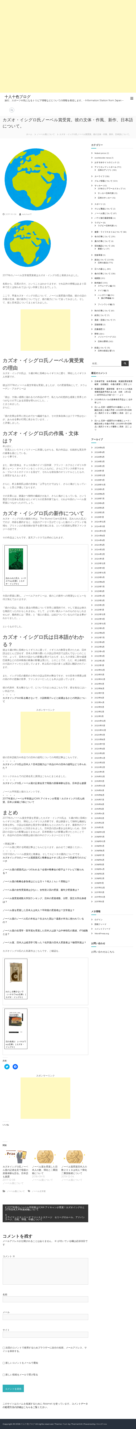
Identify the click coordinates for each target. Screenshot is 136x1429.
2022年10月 (100, 623)
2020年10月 (100, 730)
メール (6, 1312)
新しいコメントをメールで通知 (21, 1362)
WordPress (101, 1424)
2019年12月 (100, 776)
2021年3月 (99, 707)
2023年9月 (100, 577)
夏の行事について (102, 241)
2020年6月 (100, 748)
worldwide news (103, 157)
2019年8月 (99, 795)
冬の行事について (102, 236)
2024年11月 (100, 526)
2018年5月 (99, 864)
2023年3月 (100, 600)
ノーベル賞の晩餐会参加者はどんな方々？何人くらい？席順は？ (36, 881)
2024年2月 (100, 554)
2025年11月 (100, 480)
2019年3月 (99, 818)
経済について (100, 315)
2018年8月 (99, 850)
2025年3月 (99, 512)
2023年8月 (100, 582)
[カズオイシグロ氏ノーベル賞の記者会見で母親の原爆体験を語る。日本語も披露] (16, 1157)
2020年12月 (100, 721)
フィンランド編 (105, 304)
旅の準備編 (106, 298)
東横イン (102, 248)
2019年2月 (99, 823)
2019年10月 (100, 785)
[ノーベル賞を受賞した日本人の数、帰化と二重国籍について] (45, 1157)
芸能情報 (98, 324)
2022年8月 (100, 633)
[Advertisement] (68, 23)
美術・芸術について (103, 320)
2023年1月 (99, 609)
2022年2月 (100, 660)
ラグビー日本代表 (106, 225)
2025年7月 (99, 498)
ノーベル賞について (46, 134)
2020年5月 (100, 753)
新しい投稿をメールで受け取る (21, 1374)
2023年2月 (100, 605)
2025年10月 (100, 484)
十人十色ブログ (18, 96)
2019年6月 (99, 804)
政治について (100, 259)
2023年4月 (100, 596)
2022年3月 (100, 656)
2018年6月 (99, 860)
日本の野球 (103, 341)
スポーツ (98, 204)
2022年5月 (99, 647)
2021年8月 (99, 688)
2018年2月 (99, 878)
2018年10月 (100, 841)
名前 (5, 1294)
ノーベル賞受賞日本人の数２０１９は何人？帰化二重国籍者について (74, 1170)
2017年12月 (100, 887)
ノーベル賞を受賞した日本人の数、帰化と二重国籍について (45, 1170)
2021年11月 (99, 674)
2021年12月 (100, 670)
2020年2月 (100, 767)
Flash (65, 1424)
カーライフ (99, 176)
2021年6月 (99, 697)
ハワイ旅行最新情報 (103, 218)
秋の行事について (102, 310)
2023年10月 (100, 572)
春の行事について (102, 273)
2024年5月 (100, 545)
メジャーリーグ (105, 336)
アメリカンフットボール (105, 167)
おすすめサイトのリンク (105, 162)
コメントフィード (102, 929)
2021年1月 (99, 716)
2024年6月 (100, 540)
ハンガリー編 (104, 295)
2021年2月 (99, 711)
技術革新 (98, 255)
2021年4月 (99, 702)
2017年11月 (99, 892)
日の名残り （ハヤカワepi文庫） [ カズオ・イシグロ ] (16, 1044)
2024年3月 (100, 549)
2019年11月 (99, 781)
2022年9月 (100, 628)
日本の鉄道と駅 (105, 350)
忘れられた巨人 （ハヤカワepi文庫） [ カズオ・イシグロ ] (16, 581)
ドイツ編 (102, 290)
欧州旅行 (98, 283)
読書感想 (98, 329)
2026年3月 (100, 461)
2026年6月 (100, 452)
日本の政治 (103, 262)
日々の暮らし (100, 269)
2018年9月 (99, 846)
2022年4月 (100, 651)
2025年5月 (99, 508)
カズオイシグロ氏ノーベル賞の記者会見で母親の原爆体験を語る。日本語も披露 (44, 783)
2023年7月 (100, 586)
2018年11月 (99, 836)
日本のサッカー (105, 198)
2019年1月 (99, 827)
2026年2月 (100, 466)
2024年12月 (100, 521)
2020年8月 (100, 739)
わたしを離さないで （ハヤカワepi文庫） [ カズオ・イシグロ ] (16, 994)
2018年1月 (99, 883)
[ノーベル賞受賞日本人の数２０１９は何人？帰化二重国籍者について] (74, 1157)
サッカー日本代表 (106, 193)
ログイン (98, 919)
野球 (97, 334)
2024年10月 (100, 531)
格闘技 (98, 278)
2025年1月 (99, 517)
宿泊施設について (102, 246)
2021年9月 (99, 684)
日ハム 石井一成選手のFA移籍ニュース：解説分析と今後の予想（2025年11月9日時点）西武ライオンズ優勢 (113, 410)
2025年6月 (99, 503)
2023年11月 (100, 568)
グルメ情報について (103, 181)
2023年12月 (100, 563)
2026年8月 (100, 447)
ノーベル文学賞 (39, 1191)
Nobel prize (100, 153)
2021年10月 (100, 679)
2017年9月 (99, 901)
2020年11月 (100, 725)
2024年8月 (100, 535)
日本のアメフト (105, 170)
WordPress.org (102, 933)
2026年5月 (99, 457)
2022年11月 (100, 619)
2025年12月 (100, 475)
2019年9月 (99, 790)
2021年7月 (99, 693)
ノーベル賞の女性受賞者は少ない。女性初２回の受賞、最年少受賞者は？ (41, 889)
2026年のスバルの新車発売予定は (110, 399)
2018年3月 (99, 873)
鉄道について (100, 347)
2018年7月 (99, 855)
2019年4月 (99, 813)
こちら (110, 951)
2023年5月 (99, 591)
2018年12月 (100, 832)
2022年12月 (100, 614)
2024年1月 (99, 559)
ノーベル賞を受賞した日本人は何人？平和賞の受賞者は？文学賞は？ (39, 910)
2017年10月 (100, 897)
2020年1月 (99, 772)
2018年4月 (99, 869)
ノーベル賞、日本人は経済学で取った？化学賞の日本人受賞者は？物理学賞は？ (44, 942)
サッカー (98, 185)
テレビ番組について (103, 208)
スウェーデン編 (105, 286)
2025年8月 (100, 494)
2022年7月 (100, 637)
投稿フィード (100, 924)
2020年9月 (100, 735)
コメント (9, 1256)
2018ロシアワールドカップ (110, 188)
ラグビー (98, 222)
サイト (6, 1329)
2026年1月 (99, 470)
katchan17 (27, 214)
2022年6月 (100, 642)
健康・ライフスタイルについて (108, 232)
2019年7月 (99, 799)
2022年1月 (99, 665)
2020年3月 (100, 762)
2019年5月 (99, 809)
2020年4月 (100, 758)
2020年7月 (100, 744)
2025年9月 (99, 489)
